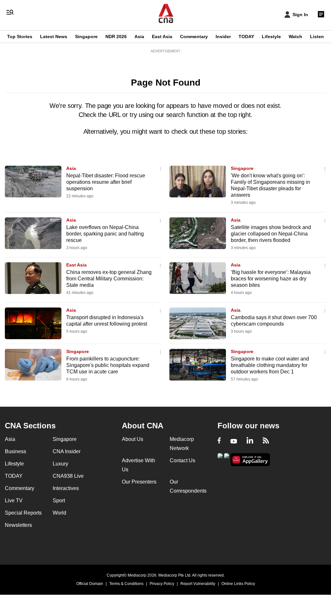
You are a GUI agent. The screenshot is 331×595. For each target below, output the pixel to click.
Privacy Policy (162, 583)
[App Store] (226, 459)
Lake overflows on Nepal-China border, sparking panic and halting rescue (105, 233)
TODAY (246, 36)
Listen (317, 36)
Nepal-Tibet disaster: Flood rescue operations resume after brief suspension (105, 182)
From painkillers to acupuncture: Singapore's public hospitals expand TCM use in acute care (107, 365)
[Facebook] (219, 441)
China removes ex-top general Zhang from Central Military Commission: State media (109, 278)
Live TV (14, 500)
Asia (139, 36)
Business (15, 451)
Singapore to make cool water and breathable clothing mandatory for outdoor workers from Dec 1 (270, 365)
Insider (223, 36)
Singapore (86, 36)
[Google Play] (220, 459)
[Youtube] (233, 441)
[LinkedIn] (250, 441)
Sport (59, 500)
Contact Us (182, 460)
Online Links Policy (238, 583)
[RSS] (266, 441)
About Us (132, 439)
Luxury (60, 463)
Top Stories (19, 36)
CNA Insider (66, 451)
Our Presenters (139, 482)
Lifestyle (271, 36)
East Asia (162, 36)
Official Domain (89, 583)
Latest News (53, 36)
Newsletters (18, 525)
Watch (295, 36)
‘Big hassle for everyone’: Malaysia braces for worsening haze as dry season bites (271, 278)
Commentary (194, 36)
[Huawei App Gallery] (250, 459)
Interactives (66, 488)
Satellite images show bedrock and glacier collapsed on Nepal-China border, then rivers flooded (271, 233)
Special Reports (23, 513)
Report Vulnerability (197, 583)
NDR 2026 (116, 36)
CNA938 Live (68, 476)
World (59, 513)
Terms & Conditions (126, 583)
